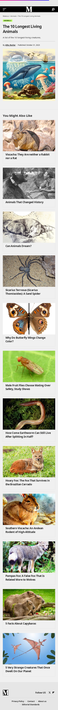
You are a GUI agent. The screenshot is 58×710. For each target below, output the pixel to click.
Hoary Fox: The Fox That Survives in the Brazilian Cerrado (27, 482)
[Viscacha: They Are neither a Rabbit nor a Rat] (29, 135)
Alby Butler (10, 45)
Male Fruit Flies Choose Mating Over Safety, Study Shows (28, 387)
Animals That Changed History (24, 202)
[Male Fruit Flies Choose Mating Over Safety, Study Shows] (29, 366)
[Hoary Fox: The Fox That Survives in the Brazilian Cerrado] (29, 461)
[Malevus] (29, 9)
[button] (5, 9)
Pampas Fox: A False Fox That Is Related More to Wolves (24, 577)
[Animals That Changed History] (29, 183)
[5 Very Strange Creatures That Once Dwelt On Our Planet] (29, 648)
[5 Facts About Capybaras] (29, 604)
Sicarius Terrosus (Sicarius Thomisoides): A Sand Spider (23, 292)
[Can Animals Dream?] (29, 227)
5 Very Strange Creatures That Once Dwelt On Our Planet (27, 669)
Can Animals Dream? (18, 246)
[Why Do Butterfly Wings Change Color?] (29, 318)
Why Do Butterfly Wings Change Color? (25, 339)
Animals (7, 21)
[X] (49, 692)
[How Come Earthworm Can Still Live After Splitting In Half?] (29, 414)
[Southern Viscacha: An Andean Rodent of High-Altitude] (29, 509)
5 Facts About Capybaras (20, 623)
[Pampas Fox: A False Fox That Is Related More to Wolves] (29, 557)
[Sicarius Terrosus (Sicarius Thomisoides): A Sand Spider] (29, 271)
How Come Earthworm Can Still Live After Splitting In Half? (28, 434)
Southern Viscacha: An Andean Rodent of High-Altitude (24, 530)
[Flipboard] (53, 692)
